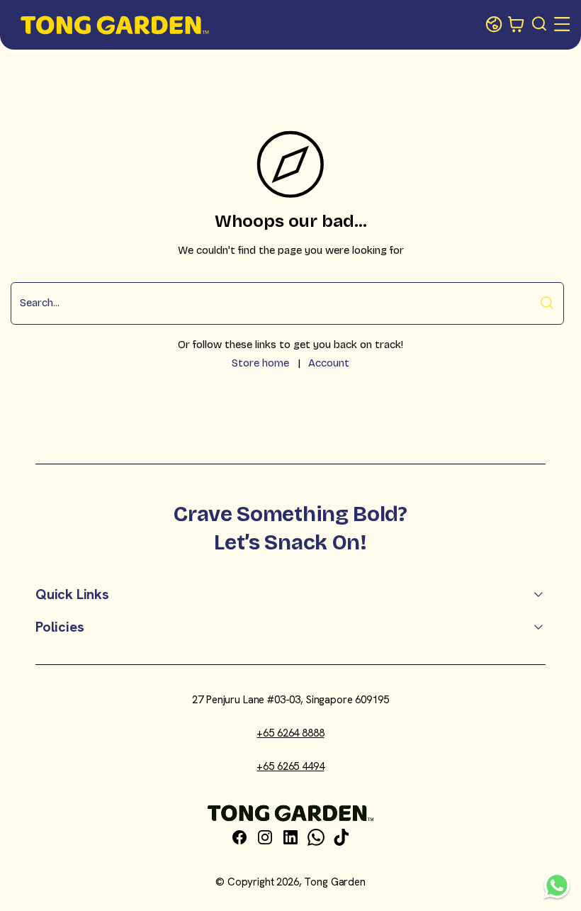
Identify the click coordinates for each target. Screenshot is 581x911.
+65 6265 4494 (290, 766)
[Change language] (493, 24)
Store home (260, 363)
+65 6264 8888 (290, 733)
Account (328, 363)
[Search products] (539, 25)
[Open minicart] (516, 24)
